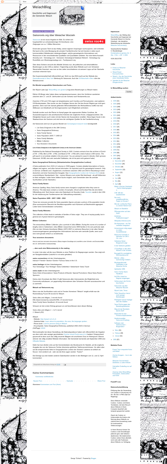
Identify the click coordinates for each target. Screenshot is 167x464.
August (117, 172)
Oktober (118, 167)
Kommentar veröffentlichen (44, 376)
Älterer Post (101, 381)
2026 (115, 101)
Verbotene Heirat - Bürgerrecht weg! (120, 242)
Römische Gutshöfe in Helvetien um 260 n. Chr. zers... (121, 236)
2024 (115, 107)
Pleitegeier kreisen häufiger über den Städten (123, 300)
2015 (115, 132)
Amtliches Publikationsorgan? (121, 217)
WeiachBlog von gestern (57, 90)
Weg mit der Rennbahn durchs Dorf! (121, 310)
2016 (115, 130)
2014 (115, 135)
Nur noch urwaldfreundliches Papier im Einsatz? (121, 199)
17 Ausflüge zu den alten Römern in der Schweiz (122, 249)
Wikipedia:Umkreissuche (122, 221)
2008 (115, 152)
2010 (115, 147)
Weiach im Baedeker (121, 208)
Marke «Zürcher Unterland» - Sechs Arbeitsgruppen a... (123, 188)
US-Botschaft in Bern (86, 78)
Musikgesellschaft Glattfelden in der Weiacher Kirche (120, 264)
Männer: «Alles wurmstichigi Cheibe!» (122, 259)
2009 (115, 150)
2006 (115, 158)
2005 (115, 339)
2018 (115, 124)
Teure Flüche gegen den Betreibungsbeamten (122, 305)
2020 (115, 118)
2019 (115, 121)
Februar (117, 333)
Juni (116, 178)
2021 (115, 115)
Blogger (93, 458)
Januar (117, 336)
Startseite (70, 381)
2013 (115, 138)
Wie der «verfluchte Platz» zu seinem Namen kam (123, 205)
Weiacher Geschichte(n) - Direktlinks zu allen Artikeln (121, 361)
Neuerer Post (37, 381)
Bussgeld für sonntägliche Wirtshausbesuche (122, 254)
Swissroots (36, 40)
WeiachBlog (115, 35)
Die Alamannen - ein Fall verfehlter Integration (122, 224)
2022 (115, 112)
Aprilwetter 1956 (119, 269)
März (117, 330)
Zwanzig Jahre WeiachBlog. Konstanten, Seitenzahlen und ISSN (122, 373)
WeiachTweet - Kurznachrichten (118, 73)
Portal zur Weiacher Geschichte (119, 68)
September (119, 169)
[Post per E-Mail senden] (64, 364)
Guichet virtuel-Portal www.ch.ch (75, 334)
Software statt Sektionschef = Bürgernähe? (120, 324)
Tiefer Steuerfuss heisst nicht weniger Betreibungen (122, 295)
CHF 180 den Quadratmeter (119, 193)
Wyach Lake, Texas (120, 290)
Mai (116, 181)
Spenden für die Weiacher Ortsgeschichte (121, 81)
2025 (115, 104)
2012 (115, 141)
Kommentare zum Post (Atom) (51, 384)
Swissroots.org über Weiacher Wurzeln (121, 286)
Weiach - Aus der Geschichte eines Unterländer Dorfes (122, 77)
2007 (115, 155)
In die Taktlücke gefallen (122, 246)
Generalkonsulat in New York (43, 78)
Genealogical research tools (77, 124)
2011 (115, 144)
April (116, 184)
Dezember (118, 161)
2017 (115, 127)
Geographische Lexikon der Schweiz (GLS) (84, 173)
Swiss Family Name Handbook (121, 273)
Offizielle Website (39, 341)
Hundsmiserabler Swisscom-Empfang (121, 319)
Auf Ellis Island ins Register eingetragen (122, 277)
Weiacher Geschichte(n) (119, 45)
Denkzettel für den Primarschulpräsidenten (123, 314)
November (118, 164)
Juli (116, 175)
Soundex (88, 192)
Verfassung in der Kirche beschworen (122, 282)
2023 (115, 109)
